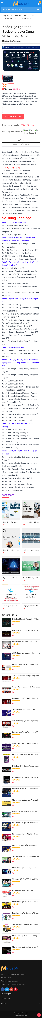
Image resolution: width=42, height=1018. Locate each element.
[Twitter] (7, 989)
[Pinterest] (16, 989)
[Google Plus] (11, 989)
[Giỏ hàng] (39, 4)
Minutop (24, 1015)
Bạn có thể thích (9, 615)
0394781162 (27, 124)
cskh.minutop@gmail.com (15, 984)
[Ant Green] (21, 968)
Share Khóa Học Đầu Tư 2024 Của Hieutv (26, 902)
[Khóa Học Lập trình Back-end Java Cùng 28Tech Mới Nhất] (8, 78)
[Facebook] (3, 989)
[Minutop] (21, 4)
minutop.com (14, 981)
